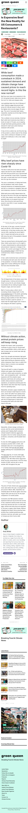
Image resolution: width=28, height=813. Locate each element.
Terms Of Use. (17, 809)
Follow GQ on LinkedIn (8, 773)
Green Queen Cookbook (8, 783)
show (11, 105)
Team (3, 795)
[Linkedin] (3, 62)
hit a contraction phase (7, 251)
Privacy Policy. (11, 809)
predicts (13, 442)
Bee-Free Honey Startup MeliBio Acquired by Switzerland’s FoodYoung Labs (22, 568)
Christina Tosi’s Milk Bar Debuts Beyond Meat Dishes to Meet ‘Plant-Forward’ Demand (18, 689)
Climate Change (5, 31)
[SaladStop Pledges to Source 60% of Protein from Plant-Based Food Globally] (8, 585)
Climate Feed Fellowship (8, 781)
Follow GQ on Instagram (8, 775)
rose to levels (23, 486)
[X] (9, 65)
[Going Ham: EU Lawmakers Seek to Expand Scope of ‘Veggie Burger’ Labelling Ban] (4, 697)
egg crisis (6, 454)
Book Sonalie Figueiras (8, 791)
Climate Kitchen (6, 799)
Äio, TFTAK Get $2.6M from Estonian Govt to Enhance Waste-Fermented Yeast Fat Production (17, 673)
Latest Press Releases (8, 789)
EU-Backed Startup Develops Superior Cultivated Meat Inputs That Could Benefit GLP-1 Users (17, 656)
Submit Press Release (8, 787)
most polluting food (6, 294)
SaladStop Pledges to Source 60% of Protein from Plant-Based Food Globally (17, 665)
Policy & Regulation (21, 31)
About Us (4, 793)
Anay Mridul (7, 531)
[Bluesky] (15, 65)
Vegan (4, 582)
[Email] (15, 62)
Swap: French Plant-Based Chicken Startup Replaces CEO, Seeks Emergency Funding (6, 568)
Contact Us (5, 797)
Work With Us (5, 785)
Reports (4, 779)
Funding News (18, 582)
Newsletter (5, 771)
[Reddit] (20, 62)
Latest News (5, 769)
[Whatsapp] (9, 62)
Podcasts (4, 777)
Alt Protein (17, 602)
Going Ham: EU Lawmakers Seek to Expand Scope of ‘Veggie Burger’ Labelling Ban (17, 697)
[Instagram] (3, 65)
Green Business (12, 31)
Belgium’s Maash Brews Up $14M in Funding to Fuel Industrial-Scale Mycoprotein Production (17, 681)
